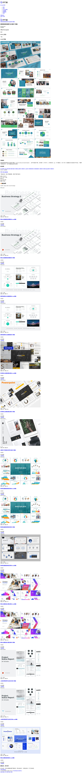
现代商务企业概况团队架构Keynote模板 (8, 373)
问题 (11, 771)
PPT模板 (4, 10)
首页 (4, 7)
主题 (7, 168)
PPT (1, 168)
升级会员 (2, 15)
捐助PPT (41, 168)
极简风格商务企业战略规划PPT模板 (7, 334)
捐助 (11, 168)
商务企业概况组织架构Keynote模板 (7, 757)
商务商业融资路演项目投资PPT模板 (7, 527)
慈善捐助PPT (37, 168)
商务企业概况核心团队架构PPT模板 (7, 642)
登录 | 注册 (2, 16)
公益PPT (27, 168)
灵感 (4, 13)
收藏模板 (6, 172)
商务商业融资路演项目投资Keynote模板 (8, 488)
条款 (1, 771)
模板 (3, 168)
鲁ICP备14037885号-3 (17, 770)
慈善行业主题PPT (46, 168)
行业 (5, 168)
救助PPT (52, 168)
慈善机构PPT (31, 168)
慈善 (9, 168)
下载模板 (2, 263)
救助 (13, 168)
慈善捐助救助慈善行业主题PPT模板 (7, 21)
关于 (5, 771)
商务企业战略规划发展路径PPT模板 (7, 257)
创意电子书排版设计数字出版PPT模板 (8, 450)
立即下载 (2, 172)
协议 (9, 771)
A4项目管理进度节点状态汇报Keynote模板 (8, 719)
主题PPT (19, 168)
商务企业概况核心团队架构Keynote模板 (8, 603)
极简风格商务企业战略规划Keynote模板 (8, 296)
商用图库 (4, 11)
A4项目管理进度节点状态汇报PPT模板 (8, 680)
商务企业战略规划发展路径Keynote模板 (8, 219)
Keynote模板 (5, 9)
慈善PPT (23, 168)
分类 (4, 8)
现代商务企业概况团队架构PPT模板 (7, 411)
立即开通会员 (3, 769)
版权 (3, 771)
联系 (7, 771)
